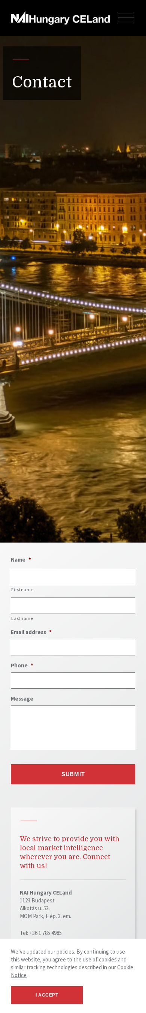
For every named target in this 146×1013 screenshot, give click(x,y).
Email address (31, 632)
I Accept (47, 995)
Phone (22, 665)
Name (21, 559)
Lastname (22, 618)
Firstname (22, 589)
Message (22, 698)
